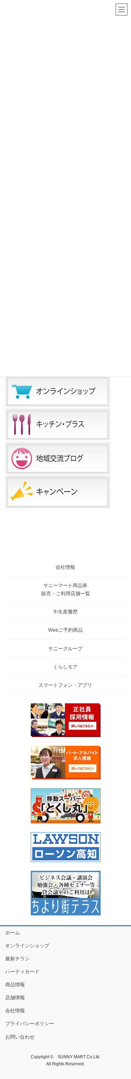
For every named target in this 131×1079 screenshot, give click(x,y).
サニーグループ (65, 648)
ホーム (12, 932)
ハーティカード (22, 971)
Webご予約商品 (65, 630)
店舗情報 (15, 997)
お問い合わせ (20, 1037)
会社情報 (65, 567)
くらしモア (65, 667)
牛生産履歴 (65, 611)
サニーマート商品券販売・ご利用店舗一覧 (65, 589)
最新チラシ (17, 958)
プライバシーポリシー (29, 1023)
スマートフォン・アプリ (65, 685)
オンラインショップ (27, 945)
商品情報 (15, 984)
